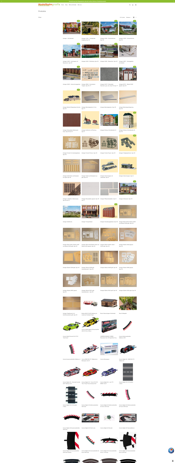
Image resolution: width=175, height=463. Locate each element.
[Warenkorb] (135, 4)
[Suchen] (129, 4)
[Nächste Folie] (78, 28)
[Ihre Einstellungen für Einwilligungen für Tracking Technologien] (173, 461)
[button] (128, 17)
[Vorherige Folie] (65, 28)
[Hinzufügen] (78, 35)
